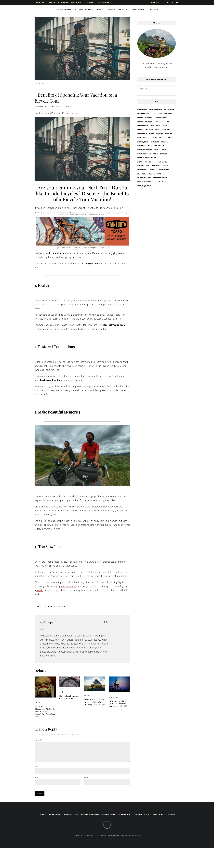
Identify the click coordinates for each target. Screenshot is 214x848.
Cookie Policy (124, 814)
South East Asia (145, 182)
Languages (90, 2)
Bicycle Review (161, 118)
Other (47, 106)
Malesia (152, 174)
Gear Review (162, 162)
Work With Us (76, 2)
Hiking (165, 166)
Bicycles (122, 9)
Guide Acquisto (153, 166)
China (154, 138)
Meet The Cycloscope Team (87, 814)
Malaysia (142, 174)
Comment (38, 740)
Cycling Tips (55, 606)
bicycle (39, 590)
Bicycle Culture (145, 118)
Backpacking (138, 9)
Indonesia (142, 170)
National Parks (144, 178)
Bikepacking (85, 9)
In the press (63, 2)
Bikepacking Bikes (145, 130)
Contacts (51, 2)
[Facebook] (163, 2)
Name (37, 766)
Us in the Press (108, 814)
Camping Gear (144, 138)
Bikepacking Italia (164, 130)
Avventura (169, 110)
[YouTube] (177, 2)
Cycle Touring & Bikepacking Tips (152, 146)
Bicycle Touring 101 (65, 9)
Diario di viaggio (161, 154)
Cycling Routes (144, 154)
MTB (159, 174)
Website (86, 777)
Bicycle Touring (145, 122)
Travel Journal (144, 186)
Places (110, 9)
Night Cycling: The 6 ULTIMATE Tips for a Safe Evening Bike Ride (118, 703)
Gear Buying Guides (146, 162)
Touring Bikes (160, 182)
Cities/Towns (143, 142)
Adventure (142, 110)
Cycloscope (39, 106)
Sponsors (172, 814)
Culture (165, 142)
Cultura (155, 142)
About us (40, 2)
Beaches (168, 114)
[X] (167, 2)
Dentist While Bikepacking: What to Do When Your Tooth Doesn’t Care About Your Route (45, 711)
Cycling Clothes (145, 150)
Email (37, 777)
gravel (141, 166)
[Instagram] (172, 2)
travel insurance (68, 586)
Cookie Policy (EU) (141, 814)
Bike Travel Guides (146, 134)
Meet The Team (103, 2)
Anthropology (156, 110)
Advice (153, 9)
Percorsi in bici (161, 178)
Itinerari (153, 170)
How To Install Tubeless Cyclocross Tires (69, 697)
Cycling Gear (160, 150)
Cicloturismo (166, 138)
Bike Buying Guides (146, 126)
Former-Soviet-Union (147, 158)
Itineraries (165, 170)
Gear (98, 9)
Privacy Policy (158, 814)
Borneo (160, 134)
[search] (173, 89)
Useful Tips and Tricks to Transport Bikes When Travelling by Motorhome (94, 702)
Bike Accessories (162, 122)
